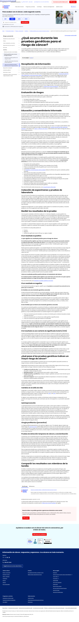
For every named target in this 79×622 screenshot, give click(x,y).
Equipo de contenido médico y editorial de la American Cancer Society (44, 489)
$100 (12, 19)
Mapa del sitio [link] (5, 608)
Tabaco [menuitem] (4, 40)
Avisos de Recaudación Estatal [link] (71, 608)
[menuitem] (6, 7)
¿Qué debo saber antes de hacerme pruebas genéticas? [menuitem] (11, 61)
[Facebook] (7, 557)
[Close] (76, 11)
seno (54, 393)
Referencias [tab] (32, 486)
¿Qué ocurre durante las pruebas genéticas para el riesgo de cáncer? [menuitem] (11, 65)
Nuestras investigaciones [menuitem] (49, 6)
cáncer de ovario (33, 426)
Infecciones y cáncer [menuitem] (7, 72)
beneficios (28, 170)
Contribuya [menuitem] (39, 6)
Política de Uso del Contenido (49, 503)
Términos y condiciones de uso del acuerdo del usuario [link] (54, 608)
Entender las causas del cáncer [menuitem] (9, 38)
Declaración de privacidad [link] (13, 608)
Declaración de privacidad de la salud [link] (25, 608)
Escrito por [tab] (25, 486)
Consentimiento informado (49, 187)
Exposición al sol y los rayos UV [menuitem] (9, 45)
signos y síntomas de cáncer (40, 128)
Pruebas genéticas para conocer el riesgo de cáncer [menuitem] (10, 55)
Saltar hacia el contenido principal (8, 1)
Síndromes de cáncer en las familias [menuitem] (10, 52)
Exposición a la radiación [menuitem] (7, 67)
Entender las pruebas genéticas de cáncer (43, 280)
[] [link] (31, 57)
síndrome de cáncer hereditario (51, 86)
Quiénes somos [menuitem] (59, 6)
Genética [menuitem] (5, 49)
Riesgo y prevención (8, 36)
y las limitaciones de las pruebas (37, 170)
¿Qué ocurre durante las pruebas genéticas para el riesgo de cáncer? (63, 30)
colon (49, 393)
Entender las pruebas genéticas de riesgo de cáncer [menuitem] (11, 58)
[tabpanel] (49, 492)
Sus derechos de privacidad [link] (38, 608)
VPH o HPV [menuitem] (5, 47)
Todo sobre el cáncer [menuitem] (19, 6)
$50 (5, 19)
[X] (3, 557)
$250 (19, 19)
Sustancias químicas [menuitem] (7, 70)
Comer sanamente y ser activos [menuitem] (9, 43)
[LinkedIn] (9, 557)
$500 (26, 19)
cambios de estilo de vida (56, 127)
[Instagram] (5, 557)
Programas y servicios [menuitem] (30, 6)
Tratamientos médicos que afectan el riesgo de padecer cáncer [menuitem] (10, 75)
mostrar (31, 57)
